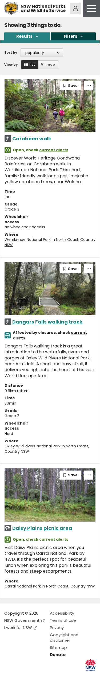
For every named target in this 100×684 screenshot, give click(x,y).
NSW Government (22, 620)
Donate (58, 654)
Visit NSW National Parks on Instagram (21, 676)
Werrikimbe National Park (28, 239)
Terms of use (63, 620)
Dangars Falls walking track (47, 321)
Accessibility (62, 613)
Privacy (57, 627)
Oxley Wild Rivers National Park (33, 446)
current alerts (53, 150)
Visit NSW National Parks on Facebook (9, 676)
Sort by (10, 52)
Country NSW (17, 451)
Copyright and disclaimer (64, 637)
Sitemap (58, 647)
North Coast (67, 239)
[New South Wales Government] (90, 665)
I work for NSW (18, 627)
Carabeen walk (31, 138)
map (50, 64)
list (32, 64)
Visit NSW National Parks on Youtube (32, 676)
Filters (70, 36)
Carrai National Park (23, 586)
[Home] (11, 8)
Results (24, 36)
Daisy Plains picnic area (42, 528)
